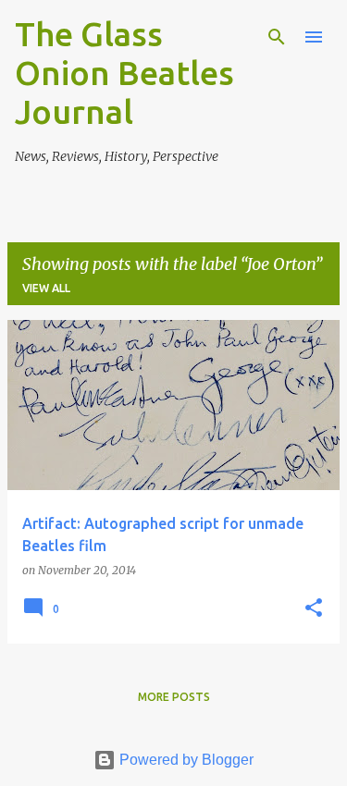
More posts (174, 697)
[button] (314, 608)
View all (46, 288)
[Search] (277, 37)
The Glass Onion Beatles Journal (124, 72)
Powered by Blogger (185, 760)
